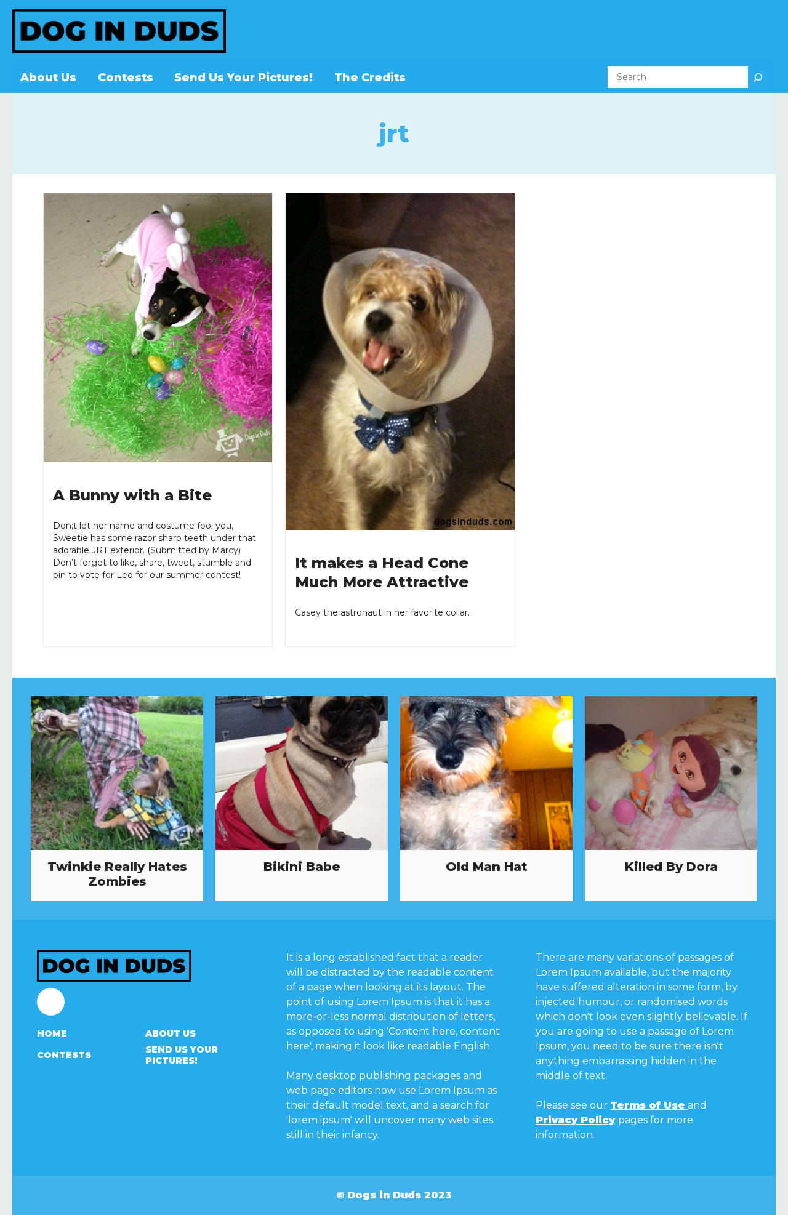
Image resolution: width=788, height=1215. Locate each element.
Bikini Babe (301, 866)
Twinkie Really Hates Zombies (117, 874)
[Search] (758, 77)
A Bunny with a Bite (132, 495)
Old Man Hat (487, 866)
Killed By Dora (671, 866)
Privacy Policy (575, 1120)
